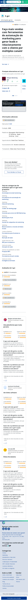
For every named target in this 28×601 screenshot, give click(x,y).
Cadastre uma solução (8, 579)
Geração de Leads (7, 247)
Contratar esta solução (14, 598)
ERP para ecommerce (8, 242)
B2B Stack (3, 522)
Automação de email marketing (11, 193)
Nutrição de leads (7, 238)
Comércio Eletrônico (7, 566)
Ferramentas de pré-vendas (10, 256)
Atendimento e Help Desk (8, 557)
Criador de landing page (9, 208)
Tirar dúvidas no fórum (14, 172)
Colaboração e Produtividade (9, 561)
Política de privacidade (8, 586)
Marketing (5, 555)
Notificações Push (7, 217)
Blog (3, 581)
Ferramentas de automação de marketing (11, 198)
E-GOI (10, 124)
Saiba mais (19, 575)
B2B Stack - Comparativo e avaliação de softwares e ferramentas (4, 2)
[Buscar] (13, 2)
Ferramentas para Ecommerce (11, 233)
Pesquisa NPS (6, 251)
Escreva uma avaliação (8, 577)
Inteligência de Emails (8, 260)
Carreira (4, 588)
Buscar (19, 2)
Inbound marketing (8, 204)
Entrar (17, 577)
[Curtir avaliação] (6, 380)
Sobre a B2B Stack (7, 575)
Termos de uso (6, 584)
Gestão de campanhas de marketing (13, 222)
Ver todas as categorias (8, 568)
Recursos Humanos (7, 559)
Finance (18, 581)
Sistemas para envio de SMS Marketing (13, 213)
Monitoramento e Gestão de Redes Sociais (12, 227)
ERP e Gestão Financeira (8, 564)
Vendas (4, 553)
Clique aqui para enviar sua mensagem (12, 534)
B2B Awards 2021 (20, 579)
